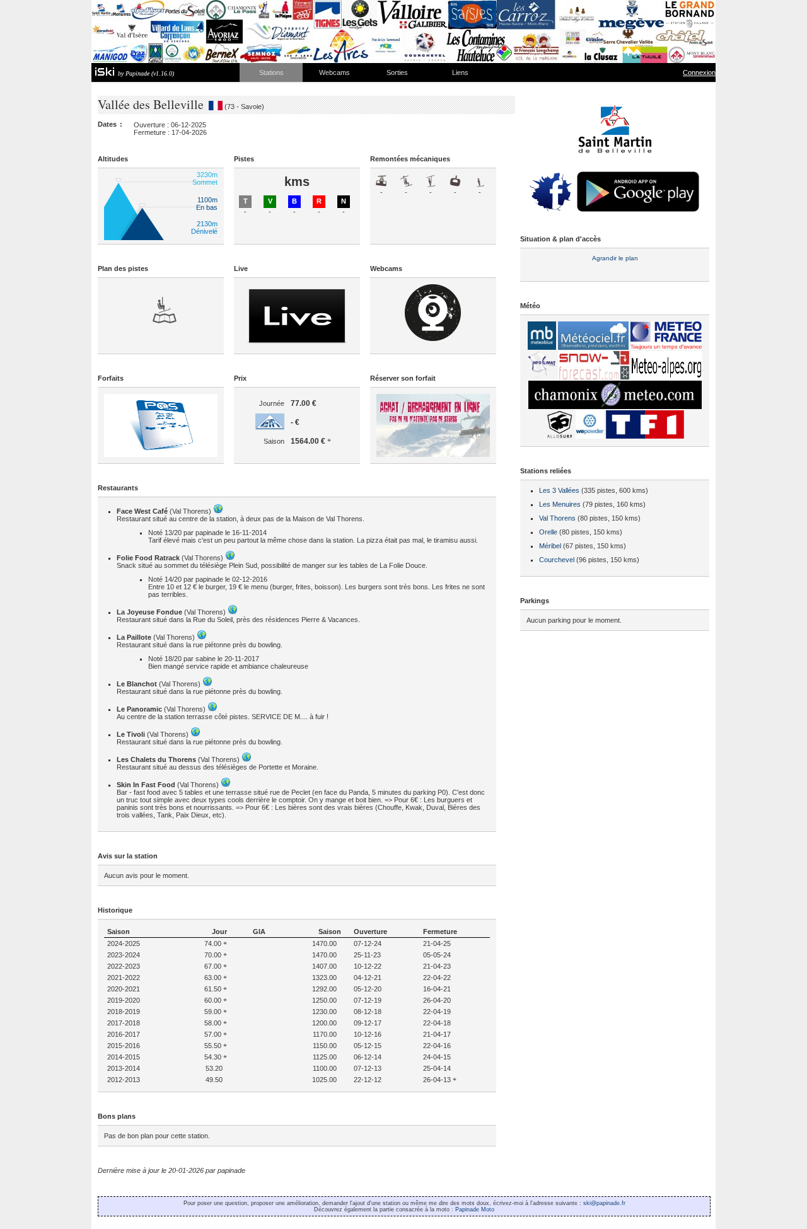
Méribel (550, 546)
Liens (460, 72)
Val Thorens (557, 518)
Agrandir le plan (615, 258)
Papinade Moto (474, 1209)
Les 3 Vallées (559, 490)
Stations (271, 72)
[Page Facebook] (551, 211)
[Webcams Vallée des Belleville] (433, 338)
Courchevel (556, 559)
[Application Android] (638, 211)
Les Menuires (560, 504)
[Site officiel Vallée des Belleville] (615, 166)
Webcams (334, 72)
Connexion (699, 72)
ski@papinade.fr (604, 1203)
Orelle (548, 532)
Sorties (397, 72)
